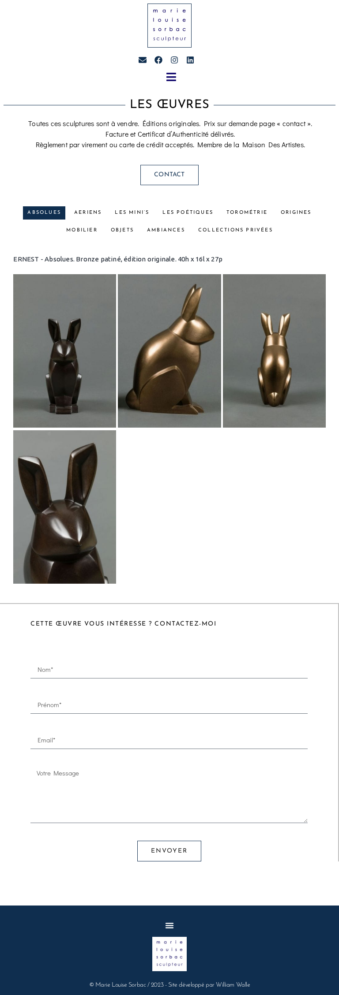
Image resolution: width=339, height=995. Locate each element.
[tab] (44, 213)
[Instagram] (174, 60)
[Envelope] (143, 60)
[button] (171, 77)
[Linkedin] (190, 60)
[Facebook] (158, 60)
